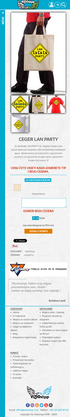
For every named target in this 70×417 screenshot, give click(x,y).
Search (63, 4)
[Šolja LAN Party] (20, 124)
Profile (52, 4)
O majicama (19, 315)
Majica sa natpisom (23, 323)
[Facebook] (28, 405)
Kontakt (17, 377)
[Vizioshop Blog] (51, 405)
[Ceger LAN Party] (38, 105)
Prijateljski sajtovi (51, 337)
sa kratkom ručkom (38, 180)
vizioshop (30, 251)
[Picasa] (32, 405)
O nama (17, 374)
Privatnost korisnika (23, 360)
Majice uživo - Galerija (53, 312)
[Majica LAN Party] (56, 105)
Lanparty (28, 254)
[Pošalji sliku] (38, 269)
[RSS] (37, 405)
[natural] (17, 187)
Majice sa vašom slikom (25, 319)
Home (16, 312)
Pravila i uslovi (20, 356)
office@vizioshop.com (27, 410)
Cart (57, 4)
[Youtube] (46, 405)
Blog (15, 333)
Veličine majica (20, 370)
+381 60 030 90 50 (58, 410)
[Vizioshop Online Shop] (28, 5)
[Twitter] (41, 405)
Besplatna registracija (24, 337)
